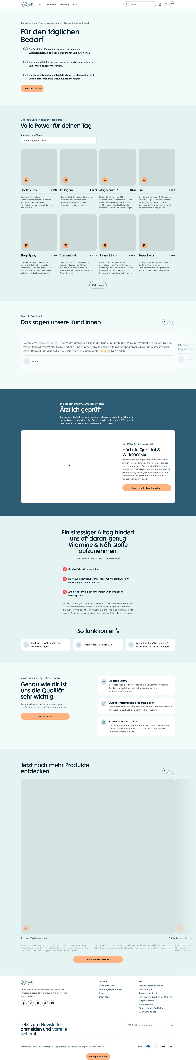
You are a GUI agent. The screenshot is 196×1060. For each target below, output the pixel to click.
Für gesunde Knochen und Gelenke (156, 996)
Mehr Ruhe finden (148, 1011)
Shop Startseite (106, 985)
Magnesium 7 (108, 190)
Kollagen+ (66, 190)
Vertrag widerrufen (98, 1056)
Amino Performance (34, 938)
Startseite (25, 23)
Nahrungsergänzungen (50, 23)
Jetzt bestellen (45, 716)
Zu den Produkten (32, 88)
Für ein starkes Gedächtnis (152, 1008)
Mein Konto (104, 996)
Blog (75, 4)
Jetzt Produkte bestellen (98, 959)
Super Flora (146, 255)
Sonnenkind (68, 255)
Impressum (79, 1046)
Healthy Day (29, 190)
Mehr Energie (145, 989)
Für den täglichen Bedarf (151, 985)
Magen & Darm (146, 1000)
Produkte (51, 4)
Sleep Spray (28, 255)
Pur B (142, 190)
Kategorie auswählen (31, 135)
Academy (64, 4)
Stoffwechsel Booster (149, 993)
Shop (40, 4)
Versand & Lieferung (41, 1046)
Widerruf (69, 1046)
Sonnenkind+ (108, 255)
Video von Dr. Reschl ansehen (146, 488)
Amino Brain (183, 938)
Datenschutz (26, 1046)
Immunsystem (146, 1004)
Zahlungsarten (57, 1046)
